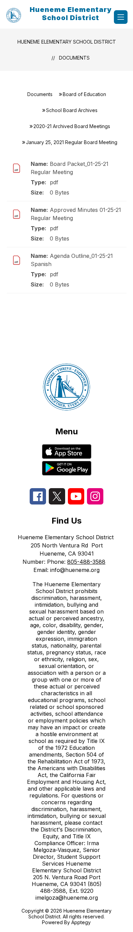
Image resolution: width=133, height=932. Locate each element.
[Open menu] (121, 17)
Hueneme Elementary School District (66, 42)
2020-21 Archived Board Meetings (71, 126)
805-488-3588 (86, 561)
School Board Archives (72, 110)
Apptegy (81, 922)
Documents (74, 58)
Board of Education (84, 94)
